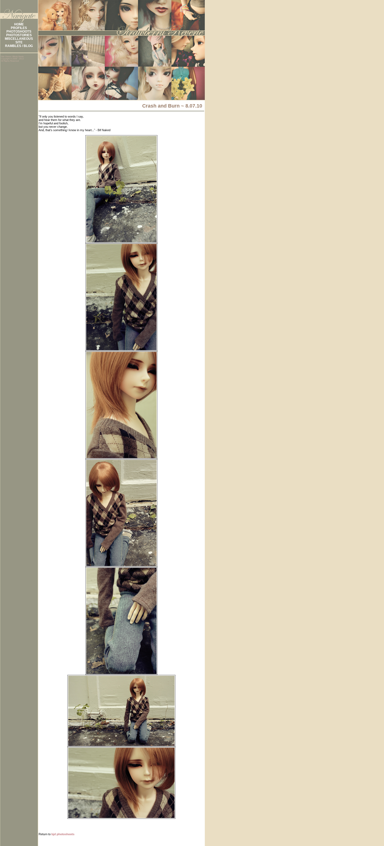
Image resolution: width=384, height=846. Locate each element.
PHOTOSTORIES (19, 35)
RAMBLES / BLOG (19, 46)
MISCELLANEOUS (19, 38)
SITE (19, 42)
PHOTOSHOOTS (18, 31)
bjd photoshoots (62, 834)
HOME (19, 24)
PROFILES (19, 28)
